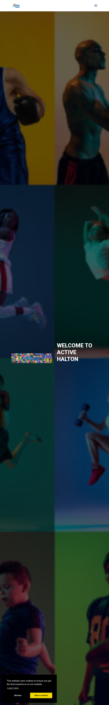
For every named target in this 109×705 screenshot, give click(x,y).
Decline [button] (18, 695)
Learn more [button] (13, 688)
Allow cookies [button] (41, 695)
